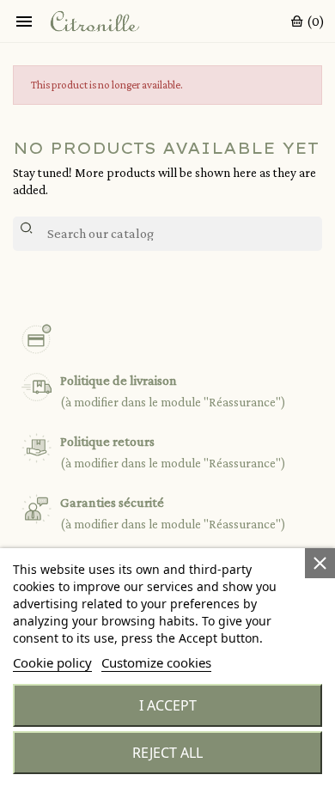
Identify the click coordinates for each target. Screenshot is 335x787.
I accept (168, 705)
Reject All (167, 752)
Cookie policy (52, 662)
